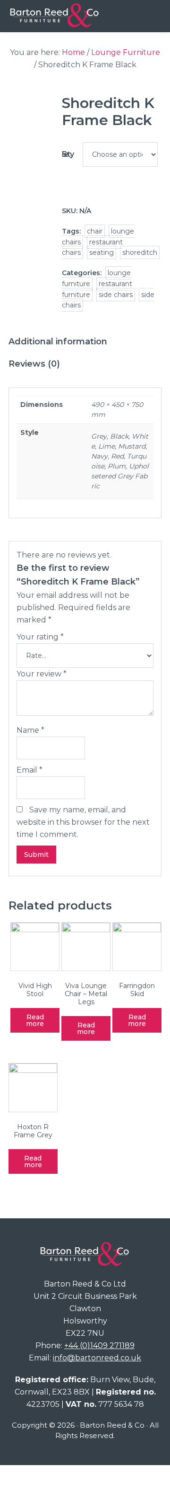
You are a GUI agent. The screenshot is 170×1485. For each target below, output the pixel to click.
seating (101, 252)
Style (68, 154)
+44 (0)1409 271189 (99, 1345)
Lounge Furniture (125, 52)
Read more (35, 1020)
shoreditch (139, 252)
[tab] (57, 342)
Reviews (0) (34, 364)
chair (94, 231)
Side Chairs (116, 294)
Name (30, 730)
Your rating (40, 636)
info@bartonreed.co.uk (97, 1357)
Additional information (57, 341)
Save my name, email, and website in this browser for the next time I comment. (83, 822)
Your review (42, 673)
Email (29, 769)
